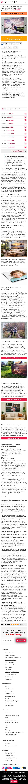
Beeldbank (8, 703)
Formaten (12, 43)
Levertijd (19, 43)
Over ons (7, 743)
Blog (6, 727)
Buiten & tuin (9, 698)
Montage (9, 47)
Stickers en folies (10, 696)
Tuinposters (8, 667)
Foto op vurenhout (10, 664)
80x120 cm (4, 137)
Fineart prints (9, 676)
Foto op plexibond (10, 674)
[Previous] (3, 26)
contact (3, 593)
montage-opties (16, 191)
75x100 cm (4, 133)
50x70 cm (4, 123)
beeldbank (4, 450)
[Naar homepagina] (6, 1)
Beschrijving (4, 43)
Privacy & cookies (10, 720)
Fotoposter (8, 669)
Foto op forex (9, 679)
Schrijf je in (21, 640)
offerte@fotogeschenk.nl (9, 90)
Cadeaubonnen (9, 705)
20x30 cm (4, 113)
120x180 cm (5, 147)
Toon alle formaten (18, 151)
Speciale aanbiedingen (11, 701)
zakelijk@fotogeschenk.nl (8, 464)
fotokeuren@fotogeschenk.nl (12, 468)
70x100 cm (4, 130)
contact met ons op (21, 218)
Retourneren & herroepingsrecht (14, 732)
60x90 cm (4, 127)
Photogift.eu (8, 760)
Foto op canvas (9, 662)
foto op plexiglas (16, 298)
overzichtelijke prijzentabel (8, 353)
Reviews (15, 47)
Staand (4, 109)
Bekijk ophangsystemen (14, 399)
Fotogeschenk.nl (10, 753)
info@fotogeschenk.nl (7, 543)
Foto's (7, 686)
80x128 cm (4, 140)
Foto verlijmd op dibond (12, 672)
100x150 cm (5, 143)
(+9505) (22, 624)
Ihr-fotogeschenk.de (11, 758)
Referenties (8, 725)
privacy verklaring (7, 776)
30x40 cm (4, 117)
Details (3, 47)
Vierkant (17, 109)
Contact (7, 713)
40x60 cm (4, 120)
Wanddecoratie (9, 689)
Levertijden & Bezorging (12, 715)
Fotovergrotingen (10, 655)
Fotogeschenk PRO (10, 746)
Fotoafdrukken (9, 652)
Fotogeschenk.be (10, 755)
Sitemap (7, 730)
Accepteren (14, 781)
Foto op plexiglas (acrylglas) (13, 657)
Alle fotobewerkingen (14, 438)
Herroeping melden (11, 734)
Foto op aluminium (10, 660)
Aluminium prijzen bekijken (14, 358)
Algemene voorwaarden (12, 722)
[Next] (25, 26)
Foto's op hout (9, 693)
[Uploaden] (25, 113)
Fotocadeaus (9, 691)
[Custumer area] (14, 2)
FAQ (6, 718)
